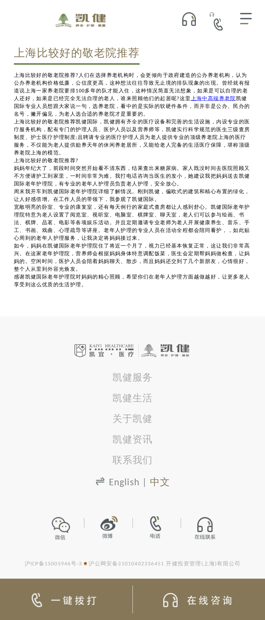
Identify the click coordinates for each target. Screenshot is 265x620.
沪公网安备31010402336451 (126, 564)
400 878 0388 (220, 24)
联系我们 (132, 461)
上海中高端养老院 (213, 98)
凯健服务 (132, 378)
